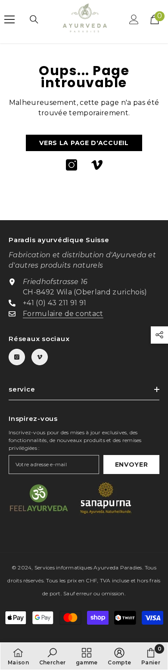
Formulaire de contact (63, 314)
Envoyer (131, 464)
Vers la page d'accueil (83, 143)
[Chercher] (34, 19)
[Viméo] (96, 164)
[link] (52, 656)
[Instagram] (71, 164)
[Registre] (134, 19)
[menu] (9, 19)
